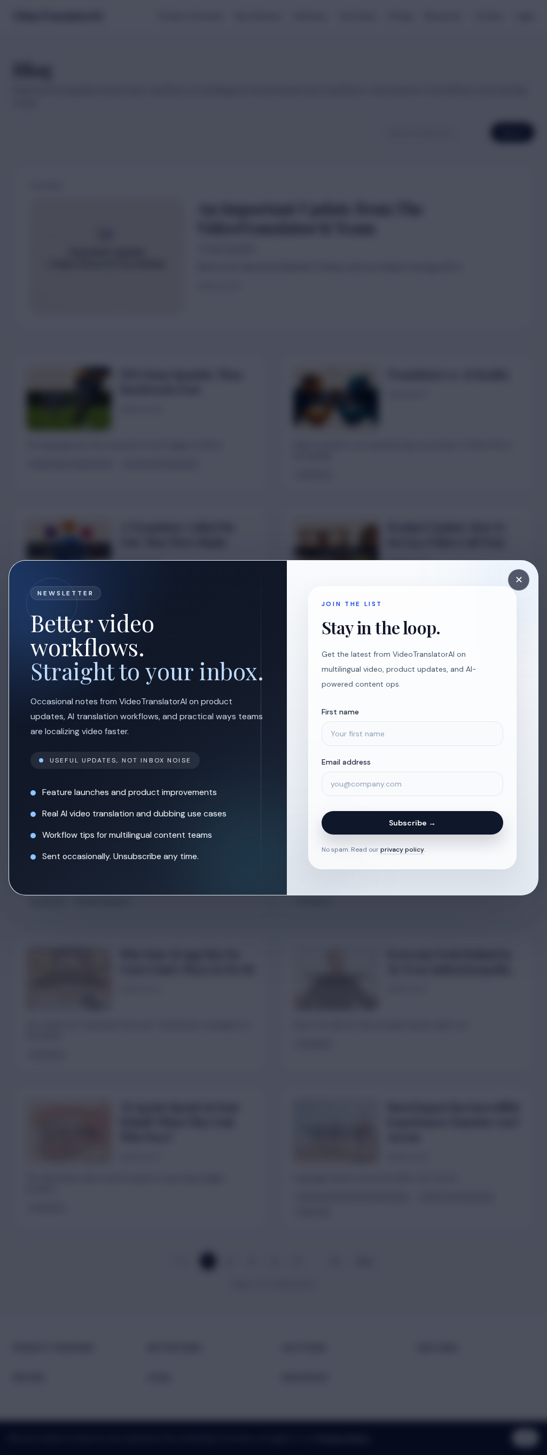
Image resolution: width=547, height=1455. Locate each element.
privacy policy (402, 849)
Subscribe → (412, 823)
